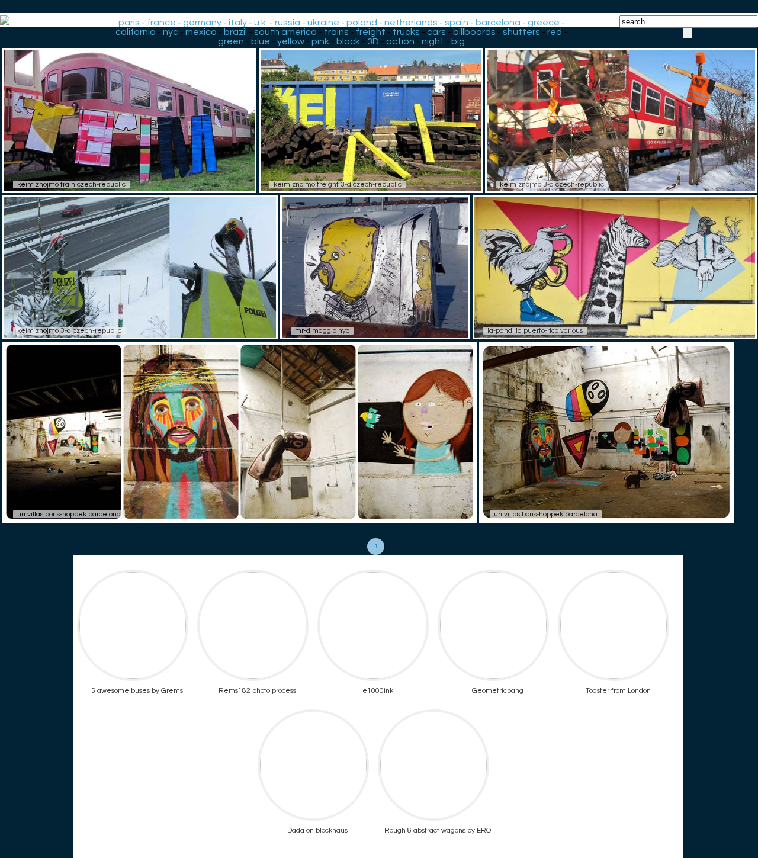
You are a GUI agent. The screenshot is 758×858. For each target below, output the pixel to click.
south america (285, 32)
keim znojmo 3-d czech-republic (552, 184)
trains (336, 32)
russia (287, 22)
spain (456, 22)
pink (320, 41)
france (161, 22)
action (400, 41)
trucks (406, 32)
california (135, 32)
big (458, 41)
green (231, 41)
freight (371, 32)
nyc (170, 32)
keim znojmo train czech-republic (71, 184)
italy (238, 22)
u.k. (261, 22)
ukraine (323, 22)
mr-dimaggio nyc (322, 331)
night (433, 41)
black (348, 41)
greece (544, 22)
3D (373, 41)
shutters (521, 32)
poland (361, 22)
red (554, 32)
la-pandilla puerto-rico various (535, 331)
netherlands (411, 22)
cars (436, 32)
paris (129, 22)
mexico (201, 32)
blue (260, 41)
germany (202, 22)
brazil (235, 32)
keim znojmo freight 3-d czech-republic (338, 184)
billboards (474, 32)
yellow (290, 41)
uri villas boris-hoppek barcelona (69, 514)
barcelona (498, 22)
